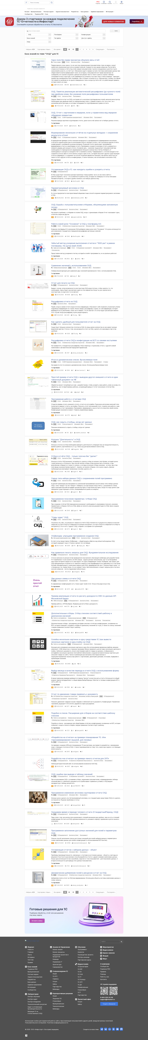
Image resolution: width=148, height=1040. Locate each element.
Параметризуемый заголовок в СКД (67, 188)
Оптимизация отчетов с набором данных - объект (74, 850)
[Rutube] (121, 1029)
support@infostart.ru (107, 999)
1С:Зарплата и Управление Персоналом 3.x (63, 675)
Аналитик (81, 952)
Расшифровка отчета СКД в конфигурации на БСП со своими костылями (84, 340)
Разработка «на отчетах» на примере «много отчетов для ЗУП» (80, 758)
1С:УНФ (80, 974)
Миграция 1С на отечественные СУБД (35, 1012)
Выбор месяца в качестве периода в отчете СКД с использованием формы (85, 671)
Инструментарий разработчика (62, 538)
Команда (56, 959)
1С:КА (80, 972)
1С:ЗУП (80, 982)
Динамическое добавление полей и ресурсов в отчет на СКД (78, 873)
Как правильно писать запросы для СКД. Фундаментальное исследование (84, 552)
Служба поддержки (109, 984)
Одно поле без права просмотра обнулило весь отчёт (75, 60)
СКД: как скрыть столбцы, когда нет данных (71, 422)
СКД (63, 62)
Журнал (31, 947)
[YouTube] (117, 1029)
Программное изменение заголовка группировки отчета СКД (79, 793)
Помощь (103, 974)
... (111, 30)
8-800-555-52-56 (106, 997)
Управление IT (57, 962)
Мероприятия (108, 947)
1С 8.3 (67, 62)
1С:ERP (80, 969)
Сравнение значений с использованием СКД (71, 265)
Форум (105, 956)
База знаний (32, 967)
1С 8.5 (59, 226)
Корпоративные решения (63, 993)
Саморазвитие (57, 967)
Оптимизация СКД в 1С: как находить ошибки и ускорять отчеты (80, 169)
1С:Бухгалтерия (83, 966)
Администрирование (35, 985)
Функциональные (33, 972)
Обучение (81, 947)
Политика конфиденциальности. (57, 1023)
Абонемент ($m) (88, 117)
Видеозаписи (108, 950)
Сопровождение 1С (60, 971)
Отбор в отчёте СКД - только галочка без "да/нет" (74, 456)
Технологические (58, 1006)
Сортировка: (43, 49)
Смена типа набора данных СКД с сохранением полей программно (81, 478)
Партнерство (57, 986)
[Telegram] (101, 1029)
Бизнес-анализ (58, 949)
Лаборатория (33, 994)
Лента (30, 955)
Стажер (106, 362)
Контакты (103, 979)
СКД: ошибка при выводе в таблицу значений (71, 774)
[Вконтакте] (105, 1029)
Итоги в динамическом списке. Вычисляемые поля (74, 360)
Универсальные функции (60, 267)
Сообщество (32, 990)
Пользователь (56, 250)
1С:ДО (80, 985)
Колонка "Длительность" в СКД (65, 439)
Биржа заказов (109, 953)
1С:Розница (81, 979)
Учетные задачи (33, 974)
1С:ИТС (55, 976)
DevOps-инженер (83, 957)
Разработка (32, 979)
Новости (30, 949)
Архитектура (57, 964)
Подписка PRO (33, 969)
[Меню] (26, 2)
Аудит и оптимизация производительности (35, 1008)
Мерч (105, 959)
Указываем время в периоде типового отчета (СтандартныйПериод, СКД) (84, 812)
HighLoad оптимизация (60, 248)
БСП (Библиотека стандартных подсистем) (65, 696)
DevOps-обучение (34, 996)
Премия (30, 962)
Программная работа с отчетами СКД (68, 399)
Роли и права (57, 62)
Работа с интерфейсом (60, 618)
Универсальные (83, 987)
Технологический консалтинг (37, 1004)
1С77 (79, 992)
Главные (30, 952)
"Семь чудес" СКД (59, 517)
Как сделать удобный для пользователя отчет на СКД (75, 322)
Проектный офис (84, 999)
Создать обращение (109, 1004)
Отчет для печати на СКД (63, 283)
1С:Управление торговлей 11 (83, 248)
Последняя (111, 49)
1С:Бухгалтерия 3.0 (67, 424)
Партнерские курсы (84, 960)
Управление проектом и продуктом (61, 956)
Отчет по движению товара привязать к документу (74, 694)
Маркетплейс (83, 964)
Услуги (55, 981)
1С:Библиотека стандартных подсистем (73, 226)
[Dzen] (113, 1029)
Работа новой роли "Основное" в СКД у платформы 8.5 (76, 224)
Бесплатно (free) (75, 62)
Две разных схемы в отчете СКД (66, 578)
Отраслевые (102, 718)
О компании (105, 964)
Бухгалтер (98, 620)
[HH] (109, 1029)
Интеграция (32, 987)
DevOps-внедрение (34, 1001)
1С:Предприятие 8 (63, 171)
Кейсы (55, 984)
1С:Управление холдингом (69, 137)
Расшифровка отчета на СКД (64, 301)
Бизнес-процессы (59, 952)
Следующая (100, 49)
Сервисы (56, 979)
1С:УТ (79, 977)
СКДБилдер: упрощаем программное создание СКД (75, 536)
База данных (32, 982)
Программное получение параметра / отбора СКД (74, 499)
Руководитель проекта (85, 955)
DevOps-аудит (32, 999)
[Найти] (121, 941)
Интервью (31, 957)
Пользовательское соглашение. (35, 1023)
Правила (103, 971)
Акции (55, 974)
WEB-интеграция (58, 600)
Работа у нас (104, 977)
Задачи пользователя (35, 977)
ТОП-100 (30, 960)
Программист (85, 62)
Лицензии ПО (57, 998)
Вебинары (56, 989)
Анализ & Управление (61, 947)
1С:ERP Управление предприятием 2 (72, 117)
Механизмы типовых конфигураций (88, 696)
